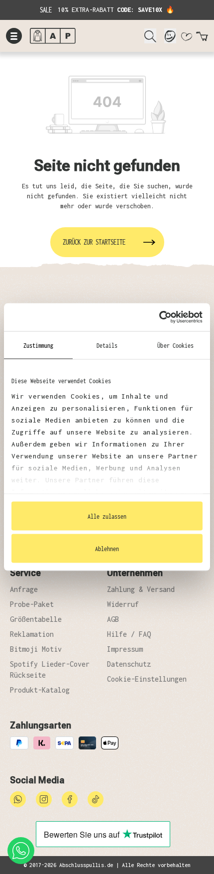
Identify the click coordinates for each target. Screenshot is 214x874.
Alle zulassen (107, 516)
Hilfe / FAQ (129, 634)
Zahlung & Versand (141, 589)
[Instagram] (44, 798)
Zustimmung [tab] (38, 345)
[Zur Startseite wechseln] (83, 36)
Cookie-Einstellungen (147, 679)
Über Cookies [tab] (175, 345)
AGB (113, 619)
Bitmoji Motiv (36, 649)
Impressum (125, 649)
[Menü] (14, 36)
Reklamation (32, 634)
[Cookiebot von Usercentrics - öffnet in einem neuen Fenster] (159, 317)
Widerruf (123, 604)
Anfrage (24, 589)
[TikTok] (96, 798)
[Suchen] (150, 35)
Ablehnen (107, 549)
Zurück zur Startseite (94, 242)
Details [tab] (107, 345)
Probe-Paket (32, 604)
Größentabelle (36, 619)
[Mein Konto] (170, 35)
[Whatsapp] (18, 798)
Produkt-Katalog (40, 690)
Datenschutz (129, 664)
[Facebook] (70, 798)
